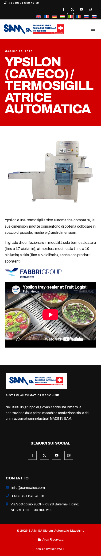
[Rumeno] (78, 16)
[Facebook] (63, 9)
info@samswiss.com (28, 487)
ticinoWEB (58, 549)
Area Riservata (52, 539)
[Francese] (46, 16)
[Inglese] (38, 16)
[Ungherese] (62, 16)
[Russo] (86, 16)
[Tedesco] (54, 16)
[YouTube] (81, 9)
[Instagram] (90, 9)
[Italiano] (70, 16)
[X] (72, 9)
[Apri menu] (93, 29)
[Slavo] (94, 16)
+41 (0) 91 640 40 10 (23, 2)
